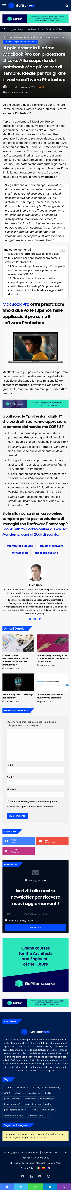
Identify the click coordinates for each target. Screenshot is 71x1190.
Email (10, 777)
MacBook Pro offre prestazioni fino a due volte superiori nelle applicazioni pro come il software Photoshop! (32, 258)
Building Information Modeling (46, 1087)
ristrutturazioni (47, 1109)
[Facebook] (35, 619)
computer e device (21, 545)
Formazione (28, 1163)
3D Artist (8, 1087)
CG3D (7, 1093)
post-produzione (47, 552)
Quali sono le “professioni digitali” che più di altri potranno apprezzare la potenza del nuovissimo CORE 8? (36, 270)
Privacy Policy (26, 920)
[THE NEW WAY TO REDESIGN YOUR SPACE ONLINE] (35, 18)
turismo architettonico (38, 1115)
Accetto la (12, 920)
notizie (48, 1104)
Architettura (22, 1087)
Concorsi (40, 1163)
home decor (30, 1098)
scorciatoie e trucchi (13, 1115)
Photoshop (21, 552)
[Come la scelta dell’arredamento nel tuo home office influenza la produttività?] (18, 643)
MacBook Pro (15, 304)
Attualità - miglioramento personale (20, 41)
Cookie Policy (54, 1163)
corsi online (34, 1093)
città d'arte (20, 1093)
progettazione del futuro (15, 1109)
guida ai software (52, 545)
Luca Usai (12, 87)
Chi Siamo (15, 1163)
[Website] (31, 619)
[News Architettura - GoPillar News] (21, 5)
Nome (11, 764)
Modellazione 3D (12, 1104)
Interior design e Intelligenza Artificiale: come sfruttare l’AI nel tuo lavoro (52, 658)
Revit (33, 1109)
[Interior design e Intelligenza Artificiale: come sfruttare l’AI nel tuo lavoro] (53, 643)
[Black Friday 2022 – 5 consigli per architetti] (18, 682)
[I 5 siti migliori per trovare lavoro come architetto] (53, 682)
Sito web (11, 789)
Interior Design (47, 1098)
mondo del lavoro (33, 1104)
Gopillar (48, 1093)
